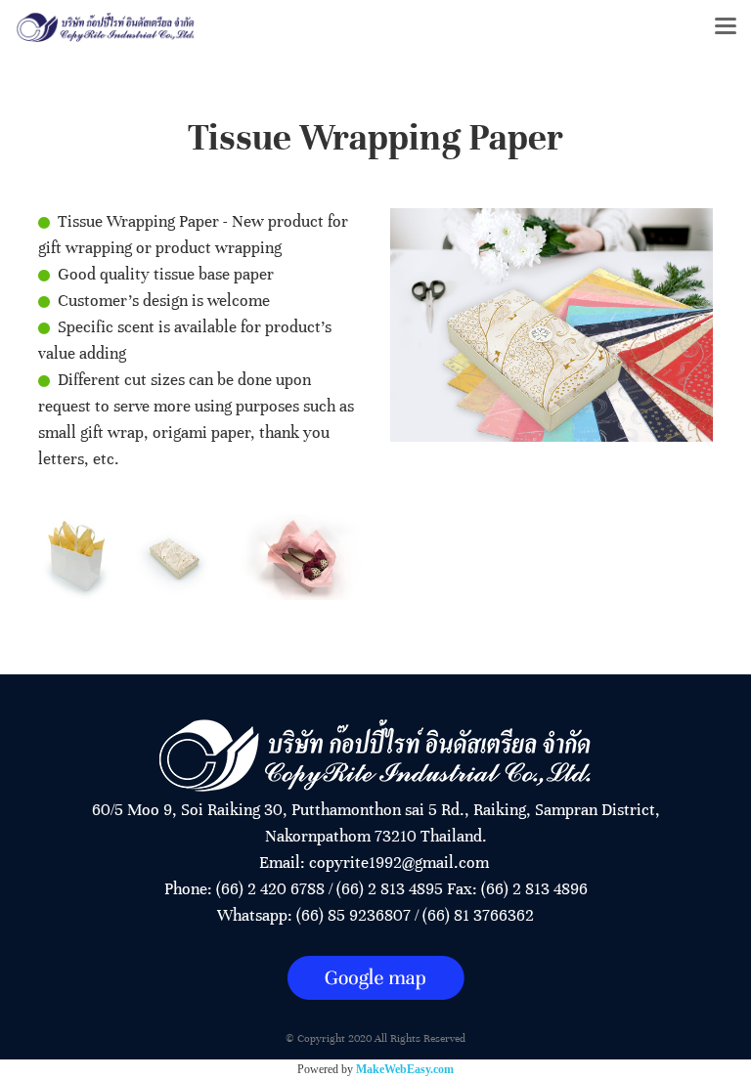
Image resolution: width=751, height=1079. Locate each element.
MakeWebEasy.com (405, 1069)
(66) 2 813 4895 (389, 889)
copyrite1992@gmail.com (399, 862)
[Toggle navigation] (725, 27)
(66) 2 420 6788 (270, 889)
